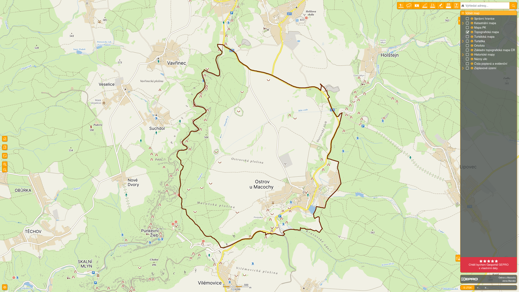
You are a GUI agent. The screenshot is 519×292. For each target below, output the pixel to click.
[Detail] (4, 156)
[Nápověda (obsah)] (456, 5)
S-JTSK (467, 287)
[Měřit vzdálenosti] (425, 5)
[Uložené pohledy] (4, 147)
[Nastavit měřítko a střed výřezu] (401, 5)
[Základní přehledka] (4, 139)
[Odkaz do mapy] (440, 5)
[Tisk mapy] (448, 5)
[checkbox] (468, 19)
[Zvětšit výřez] (4, 164)
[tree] (488, 43)
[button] (463, 23)
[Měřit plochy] (433, 5)
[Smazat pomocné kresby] (409, 5)
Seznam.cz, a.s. (450, 288)
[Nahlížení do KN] (417, 5)
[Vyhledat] (513, 5)
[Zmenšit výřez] (4, 170)
